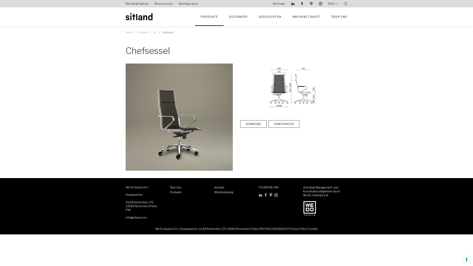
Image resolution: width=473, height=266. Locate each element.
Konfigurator (189, 3)
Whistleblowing (223, 192)
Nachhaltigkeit (137, 3)
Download (253, 123)
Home (129, 32)
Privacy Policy (298, 228)
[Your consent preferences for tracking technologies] (466, 259)
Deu (331, 3)
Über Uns (339, 16)
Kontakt (279, 3)
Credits (313, 228)
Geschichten (270, 16)
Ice (154, 32)
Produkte (209, 16)
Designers (238, 16)
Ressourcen (163, 3)
